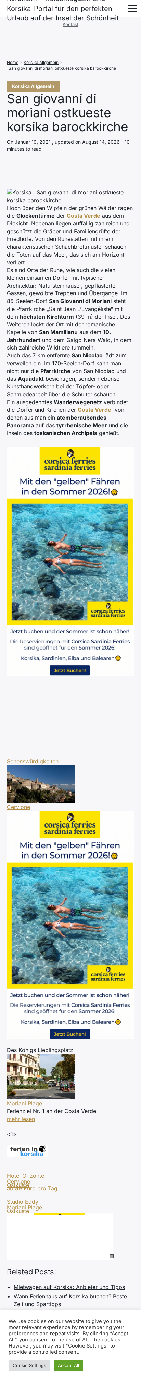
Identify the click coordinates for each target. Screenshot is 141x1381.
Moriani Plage (24, 1103)
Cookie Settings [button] (29, 1365)
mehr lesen (21, 1119)
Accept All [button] (68, 1365)
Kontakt (70, 24)
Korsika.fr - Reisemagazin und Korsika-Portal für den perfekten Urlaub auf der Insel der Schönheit (63, 8)
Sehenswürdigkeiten (33, 761)
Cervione (18, 807)
